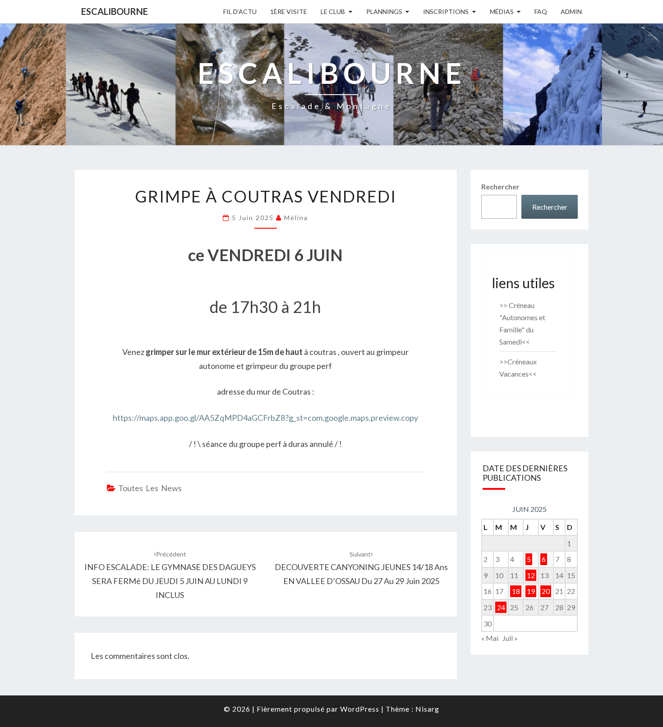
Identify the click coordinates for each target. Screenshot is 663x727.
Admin (571, 11)
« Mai (489, 638)
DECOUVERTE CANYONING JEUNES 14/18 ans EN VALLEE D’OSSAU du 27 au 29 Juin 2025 (361, 568)
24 (501, 607)
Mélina (296, 217)
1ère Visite (288, 11)
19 (531, 591)
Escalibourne (114, 11)
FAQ (540, 11)
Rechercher (500, 186)
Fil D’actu (240, 11)
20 (546, 591)
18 (516, 591)
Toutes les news (150, 488)
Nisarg (427, 708)
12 (531, 575)
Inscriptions (446, 11)
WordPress (359, 708)
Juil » (510, 638)
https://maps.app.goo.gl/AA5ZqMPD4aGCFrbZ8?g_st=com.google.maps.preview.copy (265, 418)
